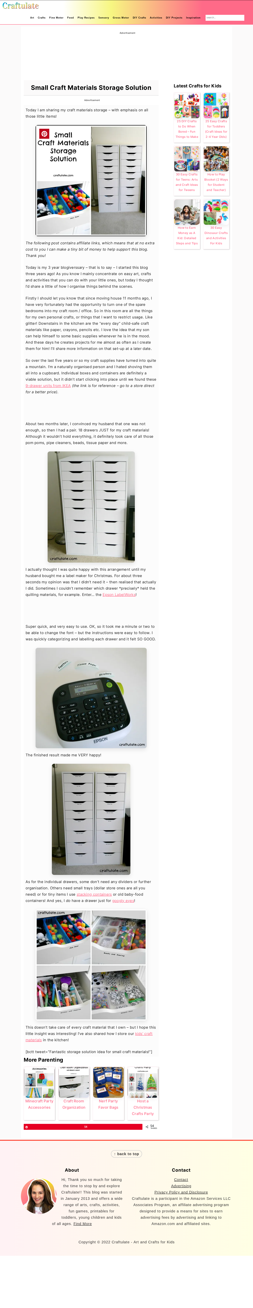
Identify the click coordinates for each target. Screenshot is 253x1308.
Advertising (181, 1186)
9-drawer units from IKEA (48, 385)
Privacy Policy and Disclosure (181, 1192)
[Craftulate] (20, 6)
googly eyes (123, 900)
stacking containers (94, 894)
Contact (181, 1180)
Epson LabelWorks (119, 594)
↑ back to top (126, 1154)
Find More (83, 1224)
